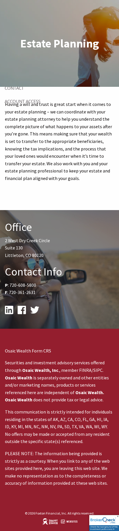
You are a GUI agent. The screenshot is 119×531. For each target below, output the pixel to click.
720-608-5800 (23, 285)
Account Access (22, 101)
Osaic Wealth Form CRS (28, 351)
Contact (14, 88)
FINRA (85, 370)
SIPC (98, 370)
